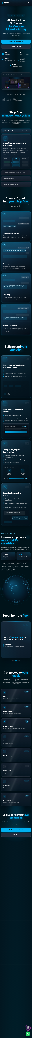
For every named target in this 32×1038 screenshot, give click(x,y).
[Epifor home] (5, 3)
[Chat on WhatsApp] (28, 1033)
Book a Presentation (15, 41)
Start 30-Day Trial (16, 46)
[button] (28, 3)
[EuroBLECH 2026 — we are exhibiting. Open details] (28, 1028)
